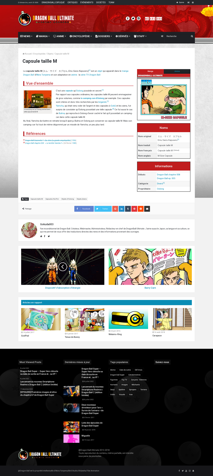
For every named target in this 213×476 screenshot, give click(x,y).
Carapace (157, 335)
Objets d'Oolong (67, 199)
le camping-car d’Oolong (92, 98)
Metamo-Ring (115, 334)
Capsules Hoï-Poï (52, 199)
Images (125, 385)
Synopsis (132, 390)
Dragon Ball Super (117, 375)
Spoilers (122, 390)
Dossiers (104, 36)
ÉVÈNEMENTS (86, 2)
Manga (43, 36)
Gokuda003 (46, 224)
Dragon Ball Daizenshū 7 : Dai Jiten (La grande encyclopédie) (48, 140)
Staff (140, 36)
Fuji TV (124, 380)
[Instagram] (189, 471)
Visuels (122, 395)
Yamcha (60, 105)
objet (100, 71)
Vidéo (112, 395)
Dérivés (123, 36)
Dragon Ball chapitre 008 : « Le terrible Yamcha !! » (44, 143)
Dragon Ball (28, 74)
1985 (74, 143)
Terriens (143, 390)
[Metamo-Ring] (128, 318)
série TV (85, 74)
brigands (102, 102)
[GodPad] (41, 319)
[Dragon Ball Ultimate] (46, 18)
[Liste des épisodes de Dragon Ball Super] (71, 427)
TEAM (111, 2)
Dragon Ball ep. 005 (166, 178)
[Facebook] (179, 471)
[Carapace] (172, 319)
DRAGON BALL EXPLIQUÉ (53, 2)
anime (74, 74)
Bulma (62, 113)
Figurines (114, 380)
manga (125, 71)
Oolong (160, 189)
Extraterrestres (135, 375)
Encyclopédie (81, 36)
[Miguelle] (71, 438)
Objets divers (82, 199)
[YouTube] (186, 471)
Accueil (28, 54)
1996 (74, 140)
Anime (60, 36)
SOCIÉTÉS (101, 2)
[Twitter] (182, 471)
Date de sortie (125, 370)
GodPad (25, 336)
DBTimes (138, 370)
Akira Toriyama (43, 74)
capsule (69, 90)
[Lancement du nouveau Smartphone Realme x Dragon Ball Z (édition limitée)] (71, 390)
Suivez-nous (162, 362)
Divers (160, 183)
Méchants (136, 385)
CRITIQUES (73, 2)
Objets (50, 54)
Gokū (113, 105)
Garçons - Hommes (139, 380)
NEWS (26, 36)
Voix (131, 395)
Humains (114, 385)
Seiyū (112, 390)
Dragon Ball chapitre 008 (168, 174)
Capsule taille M (37, 199)
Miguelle (86, 436)
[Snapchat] (193, 471)
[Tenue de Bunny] (84, 320)
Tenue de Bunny (72, 337)
